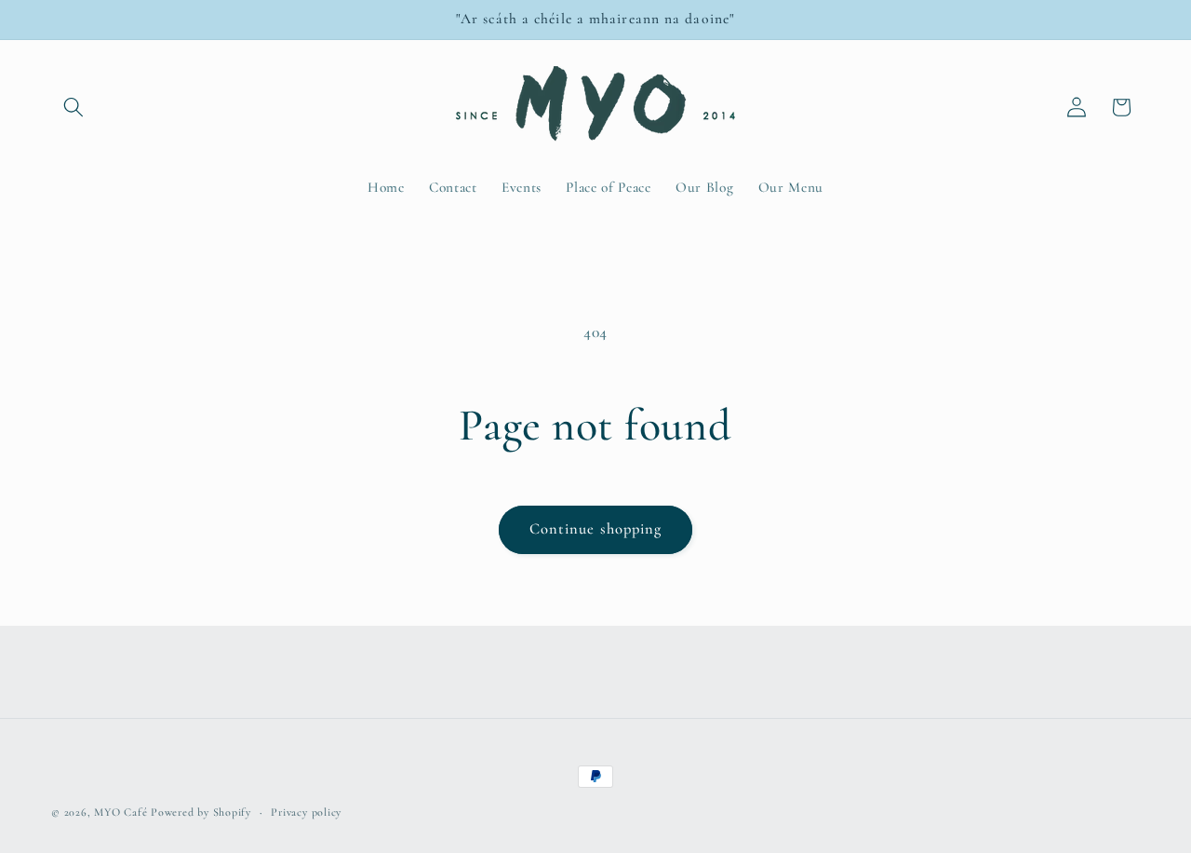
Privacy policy (306, 812)
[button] (73, 107)
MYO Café (120, 812)
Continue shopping (595, 529)
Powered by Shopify (201, 812)
